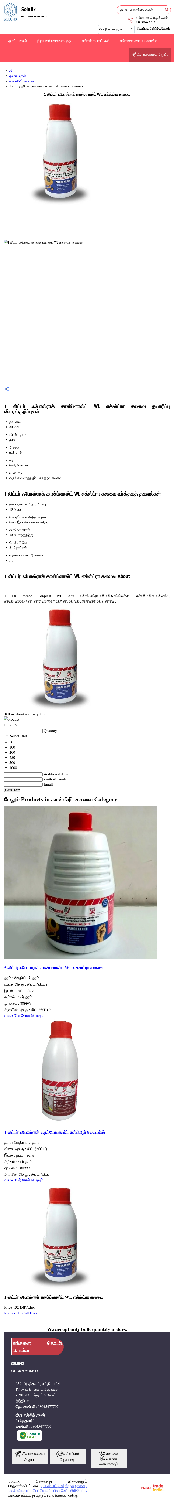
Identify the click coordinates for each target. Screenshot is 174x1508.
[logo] (10, 20)
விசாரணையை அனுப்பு (152, 54)
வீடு (12, 71)
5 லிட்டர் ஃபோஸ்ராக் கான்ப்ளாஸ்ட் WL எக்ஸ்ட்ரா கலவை (53, 967)
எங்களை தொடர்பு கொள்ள (138, 41)
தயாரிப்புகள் (17, 76)
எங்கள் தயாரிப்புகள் (95, 41)
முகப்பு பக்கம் (17, 41)
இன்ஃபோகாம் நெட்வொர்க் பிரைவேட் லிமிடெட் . (48, 1490)
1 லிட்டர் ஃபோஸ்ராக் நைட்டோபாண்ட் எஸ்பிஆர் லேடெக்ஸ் (54, 1132)
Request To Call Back (21, 1312)
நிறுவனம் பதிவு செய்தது (54, 41)
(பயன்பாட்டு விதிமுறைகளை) (64, 1485)
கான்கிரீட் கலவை (21, 81)
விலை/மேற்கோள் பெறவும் (23, 1015)
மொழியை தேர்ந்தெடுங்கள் (153, 28)
